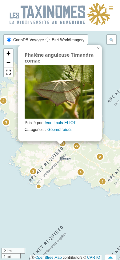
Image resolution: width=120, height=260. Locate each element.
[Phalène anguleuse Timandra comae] (59, 92)
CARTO (93, 257)
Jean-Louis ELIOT (60, 122)
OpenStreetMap (48, 257)
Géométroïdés (60, 129)
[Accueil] (60, 14)
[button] (100, 156)
